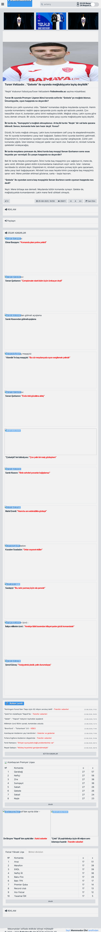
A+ (80, 201)
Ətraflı (50, 804)
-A (71, 201)
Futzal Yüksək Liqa (15, 852)
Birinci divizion (36, 852)
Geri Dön (91, 201)
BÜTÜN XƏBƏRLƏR (50, 754)
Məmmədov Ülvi (79, 930)
